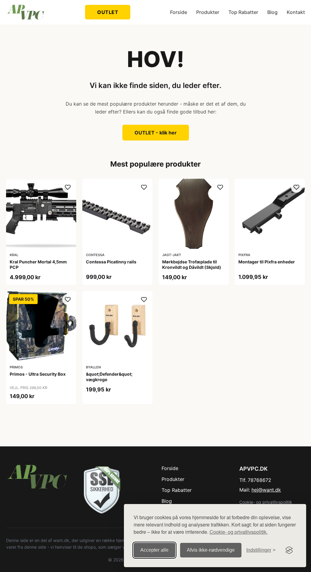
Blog (272, 12)
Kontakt (296, 12)
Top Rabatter (243, 12)
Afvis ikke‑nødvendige (211, 550)
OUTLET (107, 12)
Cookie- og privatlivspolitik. (239, 531)
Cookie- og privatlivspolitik (265, 502)
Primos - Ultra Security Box (38, 374)
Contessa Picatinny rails (111, 261)
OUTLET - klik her (156, 133)
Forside (178, 12)
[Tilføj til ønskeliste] (67, 187)
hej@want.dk (266, 490)
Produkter (207, 12)
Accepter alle (154, 550)
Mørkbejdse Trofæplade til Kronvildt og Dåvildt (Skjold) (191, 264)
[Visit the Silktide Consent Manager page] (289, 550)
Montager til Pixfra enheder (266, 261)
